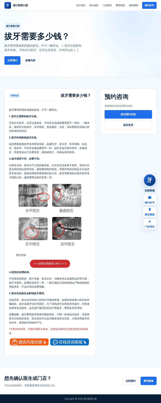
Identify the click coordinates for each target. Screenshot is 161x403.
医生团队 (94, 5)
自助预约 (131, 380)
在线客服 (150, 190)
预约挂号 (149, 5)
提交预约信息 (128, 114)
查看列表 (30, 60)
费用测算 (120, 5)
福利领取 (133, 5)
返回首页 (128, 124)
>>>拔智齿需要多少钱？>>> (50, 263)
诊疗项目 (81, 5)
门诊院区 (107, 5)
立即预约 (12, 60)
